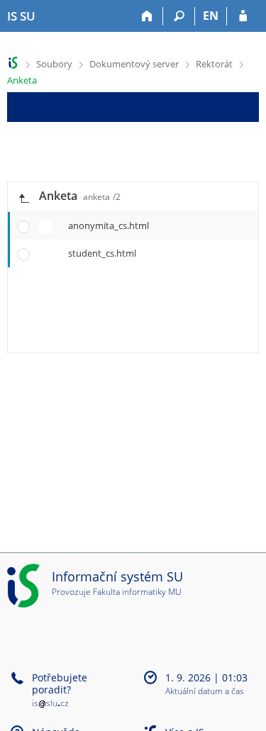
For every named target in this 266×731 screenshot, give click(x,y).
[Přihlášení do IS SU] (243, 16)
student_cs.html (102, 253)
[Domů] (147, 16)
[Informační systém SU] (13, 63)
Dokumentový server (134, 63)
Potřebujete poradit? (59, 683)
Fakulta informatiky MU (137, 592)
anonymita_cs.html (108, 225)
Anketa (22, 80)
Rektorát (214, 63)
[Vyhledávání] (179, 16)
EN (210, 15)
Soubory (54, 63)
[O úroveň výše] (23, 196)
